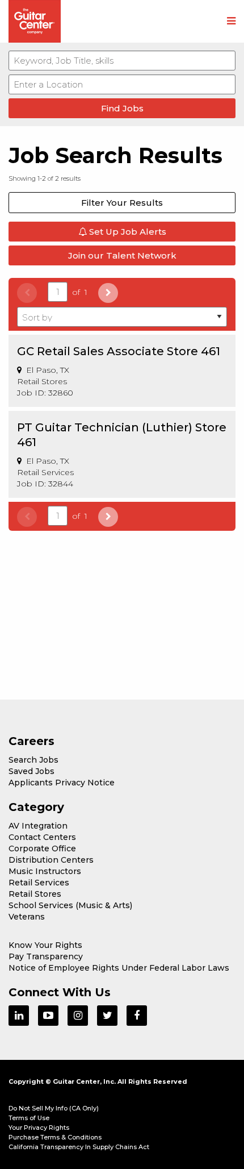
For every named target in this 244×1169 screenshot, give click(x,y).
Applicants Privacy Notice (62, 782)
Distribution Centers (51, 860)
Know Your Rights (45, 945)
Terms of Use (29, 1118)
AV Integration (38, 826)
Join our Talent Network (122, 255)
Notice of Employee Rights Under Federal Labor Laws (119, 968)
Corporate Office (42, 848)
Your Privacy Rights (39, 1127)
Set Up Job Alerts (126, 231)
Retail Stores (35, 894)
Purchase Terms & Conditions (55, 1137)
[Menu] (231, 21)
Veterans (27, 917)
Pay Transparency (46, 956)
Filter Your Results (122, 202)
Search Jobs (33, 760)
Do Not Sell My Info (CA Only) (54, 1108)
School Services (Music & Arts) (70, 905)
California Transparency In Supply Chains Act (79, 1147)
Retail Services (39, 882)
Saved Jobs (31, 771)
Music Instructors (45, 871)
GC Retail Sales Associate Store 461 (118, 351)
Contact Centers (42, 837)
